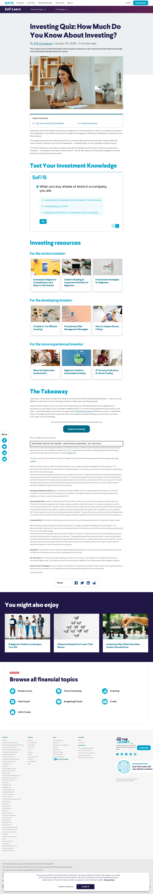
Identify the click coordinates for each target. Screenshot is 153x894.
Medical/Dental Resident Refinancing (13, 745)
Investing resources (89, 123)
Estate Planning (6, 822)
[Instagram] (130, 754)
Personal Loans (6, 773)
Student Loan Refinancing (9, 742)
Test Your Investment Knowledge (50, 123)
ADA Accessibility (58, 754)
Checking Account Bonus (9, 836)
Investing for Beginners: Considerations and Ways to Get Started (44, 283)
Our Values (31, 747)
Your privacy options (62, 759)
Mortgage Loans (6, 787)
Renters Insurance (7, 813)
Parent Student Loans (8, 770)
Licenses (55, 747)
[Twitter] (82, 583)
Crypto (4, 839)
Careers (30, 754)
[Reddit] (94, 583)
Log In (128, 3)
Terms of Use (56, 742)
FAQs (29, 763)
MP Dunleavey (43, 43)
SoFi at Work (5, 843)
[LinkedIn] (88, 583)
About (70, 3)
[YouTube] (135, 754)
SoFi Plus (31, 3)
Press (29, 749)
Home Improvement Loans (9, 778)
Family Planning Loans (8, 780)
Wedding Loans (6, 785)
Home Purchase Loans (8, 789)
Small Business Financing (9, 846)
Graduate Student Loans (9, 761)
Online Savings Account (9, 832)
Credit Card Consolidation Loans (11, 775)
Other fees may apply (83, 411)
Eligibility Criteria (58, 752)
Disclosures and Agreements (61, 745)
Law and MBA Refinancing (9, 752)
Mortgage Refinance (8, 792)
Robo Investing (6, 801)
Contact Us (31, 759)
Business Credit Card (8, 850)
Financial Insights (7, 841)
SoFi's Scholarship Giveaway (86, 757)
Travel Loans (5, 782)
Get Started (140, 3)
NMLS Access (56, 749)
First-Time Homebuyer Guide (86, 753)
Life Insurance (6, 820)
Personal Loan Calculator (85, 750)
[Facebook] (76, 583)
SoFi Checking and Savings (9, 827)
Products (20, 3)
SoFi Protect (5, 810)
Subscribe (143, 748)
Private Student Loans (8, 756)
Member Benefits (45, 3)
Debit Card (5, 834)
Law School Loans (7, 763)
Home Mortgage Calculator (85, 748)
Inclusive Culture (33, 756)
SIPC (74, 453)
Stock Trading (6, 806)
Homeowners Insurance (9, 815)
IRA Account (5, 803)
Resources (59, 3)
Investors (30, 752)
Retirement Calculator (84, 755)
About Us (30, 740)
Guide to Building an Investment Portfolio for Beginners (76, 283)
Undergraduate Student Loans (11, 759)
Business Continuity (58, 756)
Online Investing (7, 796)
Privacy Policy (109, 880)
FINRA (69, 453)
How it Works (31, 745)
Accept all (85, 887)
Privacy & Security (58, 740)
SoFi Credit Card (6, 824)
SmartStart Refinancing (9, 754)
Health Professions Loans (9, 768)
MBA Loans (5, 766)
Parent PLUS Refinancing (9, 747)
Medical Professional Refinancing (11, 749)
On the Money (32, 761)
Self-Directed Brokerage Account (11, 799)
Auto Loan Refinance (8, 794)
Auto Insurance (6, 817)
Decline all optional (66, 887)
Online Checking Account (9, 829)
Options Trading (6, 808)
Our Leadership (32, 742)
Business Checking (7, 848)
